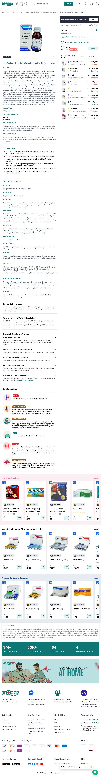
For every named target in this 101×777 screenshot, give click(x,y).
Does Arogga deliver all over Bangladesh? (18, 349)
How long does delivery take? (13, 365)
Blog (55, 720)
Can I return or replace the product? (16, 375)
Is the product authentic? (12, 337)
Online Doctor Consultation (36, 720)
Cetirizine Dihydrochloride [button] (79, 42)
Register (93, 19)
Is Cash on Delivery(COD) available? (16, 357)
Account (57, 726)
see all (96, 478)
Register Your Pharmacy (62, 729)
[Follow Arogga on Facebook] (33, 764)
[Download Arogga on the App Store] (16, 764)
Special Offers (59, 732)
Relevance (90, 56)
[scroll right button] (97, 501)
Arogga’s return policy (25, 380)
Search (68, 4)
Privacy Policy (6, 723)
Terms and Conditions (9, 726)
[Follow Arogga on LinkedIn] (29, 764)
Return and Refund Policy (10, 729)
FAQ (55, 723)
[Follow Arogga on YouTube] (41, 764)
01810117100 (95, 723)
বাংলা (54, 63)
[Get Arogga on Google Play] (6, 764)
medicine (18, 309)
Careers (4, 720)
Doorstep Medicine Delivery (37, 728)
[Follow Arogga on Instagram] (37, 764)
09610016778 (93, 720)
